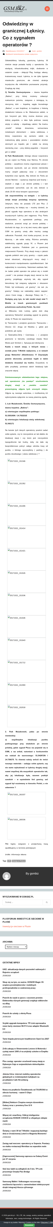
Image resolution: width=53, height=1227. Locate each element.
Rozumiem (29, 1225)
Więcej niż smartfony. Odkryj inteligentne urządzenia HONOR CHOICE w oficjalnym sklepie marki (25, 1118)
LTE (9, 861)
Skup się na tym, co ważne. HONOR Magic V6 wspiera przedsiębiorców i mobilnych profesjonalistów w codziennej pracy (23, 985)
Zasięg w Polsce (18, 861)
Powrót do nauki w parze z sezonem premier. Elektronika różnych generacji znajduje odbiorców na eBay (25, 1001)
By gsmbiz (32, 873)
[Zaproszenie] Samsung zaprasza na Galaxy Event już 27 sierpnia (25, 1157)
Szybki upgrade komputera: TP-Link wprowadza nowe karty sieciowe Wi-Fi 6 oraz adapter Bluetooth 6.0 (26, 1026)
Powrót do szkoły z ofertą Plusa (17, 1013)
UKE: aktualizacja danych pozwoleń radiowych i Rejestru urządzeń (24, 970)
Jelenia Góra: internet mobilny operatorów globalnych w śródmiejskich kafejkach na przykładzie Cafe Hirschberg (22, 1077)
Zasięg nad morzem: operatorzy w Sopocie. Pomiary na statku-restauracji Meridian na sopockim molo (26, 1144)
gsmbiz (39, 51)
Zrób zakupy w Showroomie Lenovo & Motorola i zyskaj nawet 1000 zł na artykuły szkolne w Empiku (25, 1050)
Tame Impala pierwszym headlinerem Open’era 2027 (26, 1039)
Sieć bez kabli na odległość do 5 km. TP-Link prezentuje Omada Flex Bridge (22, 1170)
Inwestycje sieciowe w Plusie (17, 926)
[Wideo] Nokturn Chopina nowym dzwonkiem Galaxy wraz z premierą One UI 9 (23, 1103)
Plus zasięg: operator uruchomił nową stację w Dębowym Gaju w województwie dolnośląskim (24, 1062)
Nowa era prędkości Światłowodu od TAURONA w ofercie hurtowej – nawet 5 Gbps (25, 1091)
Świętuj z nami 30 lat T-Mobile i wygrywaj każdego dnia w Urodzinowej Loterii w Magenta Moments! (25, 1132)
